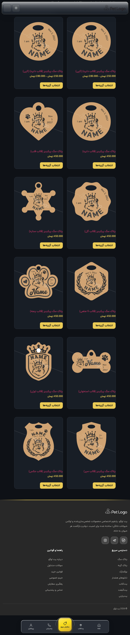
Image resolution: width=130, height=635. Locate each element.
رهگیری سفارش (55, 584)
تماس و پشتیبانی (54, 590)
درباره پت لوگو (55, 559)
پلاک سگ (122, 559)
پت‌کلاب (123, 584)
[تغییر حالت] (16, 8)
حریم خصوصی (56, 577)
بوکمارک (123, 571)
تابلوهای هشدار (119, 577)
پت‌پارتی (123, 596)
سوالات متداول (55, 565)
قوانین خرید (57, 571)
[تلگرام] (114, 540)
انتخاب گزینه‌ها (104, 85)
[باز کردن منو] (7, 8)
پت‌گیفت (122, 590)
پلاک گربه (122, 565)
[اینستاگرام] (105, 540)
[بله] (123, 540)
